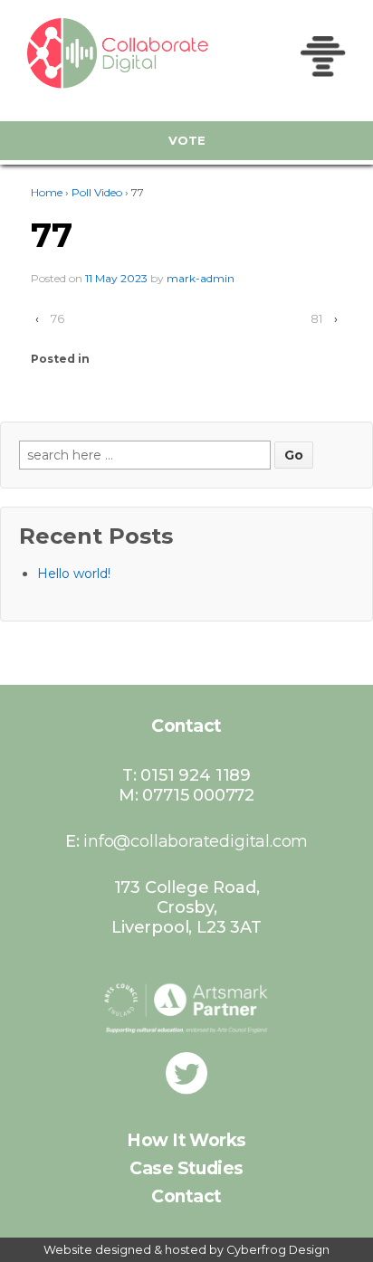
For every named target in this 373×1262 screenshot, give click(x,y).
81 (316, 318)
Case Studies (186, 1168)
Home (46, 192)
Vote (187, 140)
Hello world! (73, 573)
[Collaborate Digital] (90, 53)
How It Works (186, 1140)
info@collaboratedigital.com (195, 841)
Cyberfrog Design (278, 1250)
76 (57, 318)
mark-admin (200, 278)
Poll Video (97, 192)
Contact (186, 1196)
